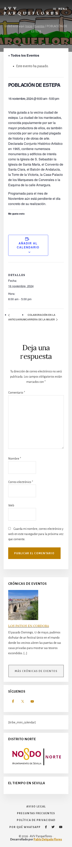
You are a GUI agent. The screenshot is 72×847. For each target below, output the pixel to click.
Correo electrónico (20, 482)
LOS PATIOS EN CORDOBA (28, 626)
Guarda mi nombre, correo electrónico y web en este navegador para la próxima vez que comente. (35, 534)
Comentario (16, 392)
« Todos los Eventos (23, 55)
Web (11, 505)
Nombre (14, 458)
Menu (62, 9)
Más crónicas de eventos (36, 671)
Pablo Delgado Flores (48, 839)
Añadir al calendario (28, 245)
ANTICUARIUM (16, 319)
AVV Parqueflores (32, 11)
